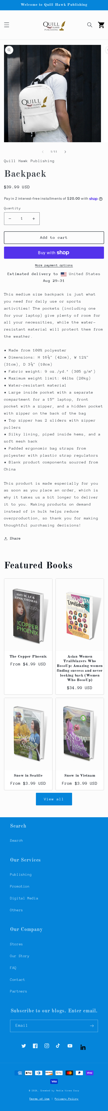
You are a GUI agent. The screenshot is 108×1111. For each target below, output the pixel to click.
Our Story (20, 956)
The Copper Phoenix (28, 657)
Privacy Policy (66, 1098)
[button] (6, 25)
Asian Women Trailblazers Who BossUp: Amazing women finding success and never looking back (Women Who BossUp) (80, 668)
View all (54, 799)
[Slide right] (65, 151)
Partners (18, 991)
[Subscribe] (92, 1026)
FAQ (13, 968)
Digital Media (24, 898)
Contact (17, 980)
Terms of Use (39, 1098)
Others (16, 910)
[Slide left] (42, 151)
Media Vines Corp (67, 1090)
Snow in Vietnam (79, 776)
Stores (16, 944)
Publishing (21, 874)
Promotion (20, 886)
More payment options (54, 265)
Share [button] (15, 538)
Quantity (12, 208)
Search (16, 840)
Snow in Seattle (28, 776)
